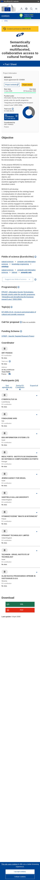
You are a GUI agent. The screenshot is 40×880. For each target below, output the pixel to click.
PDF (21, 610)
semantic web (26, 272)
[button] (26, 8)
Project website (11, 85)
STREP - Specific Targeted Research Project (18, 336)
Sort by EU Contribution (19, 386)
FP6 (5, 21)
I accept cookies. (20, 871)
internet (14, 272)
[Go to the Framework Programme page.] (20, 34)
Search (31, 8)
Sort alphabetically (7, 386)
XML (21, 604)
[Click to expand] (36, 396)
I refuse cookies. (20, 877)
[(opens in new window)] (9, 7)
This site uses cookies (9, 864)
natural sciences (7, 261)
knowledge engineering (20, 264)
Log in (21, 8)
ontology (5, 266)
